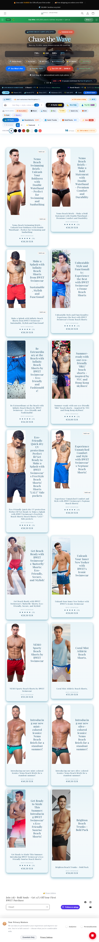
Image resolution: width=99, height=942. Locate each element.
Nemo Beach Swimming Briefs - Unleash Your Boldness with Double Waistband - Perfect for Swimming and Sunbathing (37, 188)
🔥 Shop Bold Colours (26, 69)
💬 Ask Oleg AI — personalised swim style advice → (50, 81)
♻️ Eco (53, 117)
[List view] (22, 131)
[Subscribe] (46, 907)
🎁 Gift (84, 117)
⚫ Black (34, 117)
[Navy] (19, 136)
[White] (31, 136)
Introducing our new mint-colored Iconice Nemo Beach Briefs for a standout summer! (37, 740)
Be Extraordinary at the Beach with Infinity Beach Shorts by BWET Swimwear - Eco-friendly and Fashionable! (37, 376)
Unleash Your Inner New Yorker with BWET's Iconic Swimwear (82, 571)
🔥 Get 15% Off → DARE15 (71, 69)
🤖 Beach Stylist (90, 98)
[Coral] (40, 136)
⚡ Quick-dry (73, 117)
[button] (5, 13)
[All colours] (11, 137)
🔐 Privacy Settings (49, 893)
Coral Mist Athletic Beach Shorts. (82, 658)
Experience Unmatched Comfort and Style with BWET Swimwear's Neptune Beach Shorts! (82, 465)
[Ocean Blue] (36, 136)
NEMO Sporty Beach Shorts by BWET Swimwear (37, 659)
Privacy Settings (46, 937)
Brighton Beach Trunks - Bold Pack (82, 831)
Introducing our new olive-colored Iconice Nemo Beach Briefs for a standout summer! (82, 740)
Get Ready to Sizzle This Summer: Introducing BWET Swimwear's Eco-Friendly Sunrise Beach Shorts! (37, 824)
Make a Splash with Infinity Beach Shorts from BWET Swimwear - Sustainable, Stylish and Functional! (37, 285)
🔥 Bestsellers (21, 117)
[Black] (15, 136)
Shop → (89, 19)
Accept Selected (11, 937)
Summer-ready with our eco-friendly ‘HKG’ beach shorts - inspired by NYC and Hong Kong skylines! (82, 376)
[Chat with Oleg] (92, 935)
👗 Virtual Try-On (49, 75)
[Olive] (27, 136)
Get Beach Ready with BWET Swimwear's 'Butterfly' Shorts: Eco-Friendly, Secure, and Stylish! (37, 571)
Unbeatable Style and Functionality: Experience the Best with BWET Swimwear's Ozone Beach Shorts (82, 285)
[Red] (23, 136)
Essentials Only (28, 937)
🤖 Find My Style (48, 69)
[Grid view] (18, 131)
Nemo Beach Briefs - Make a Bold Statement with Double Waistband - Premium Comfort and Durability (82, 184)
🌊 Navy (44, 117)
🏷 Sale (62, 117)
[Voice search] (41, 111)
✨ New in (17, 121)
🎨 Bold (6, 121)
